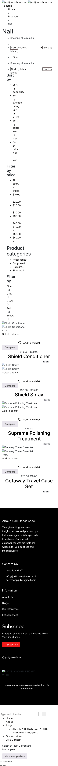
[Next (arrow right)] (4, 765)
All (14, 180)
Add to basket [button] (10, 410)
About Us (7, 597)
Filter (15, 57)
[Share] (7, 761)
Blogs (5, 603)
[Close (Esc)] (10, 761)
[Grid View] (11, 43)
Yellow (10, 315)
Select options (10, 334)
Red (9, 308)
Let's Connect (10, 614)
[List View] (14, 43)
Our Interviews (10, 608)
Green (10, 300)
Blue (9, 286)
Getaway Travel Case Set (29, 483)
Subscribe (12, 644)
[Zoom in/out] (1, 761)
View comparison (15, 756)
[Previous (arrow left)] (1, 765)
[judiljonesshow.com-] (28, 1)
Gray (9, 293)
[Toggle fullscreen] (4, 761)
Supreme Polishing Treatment (29, 436)
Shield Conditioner (29, 356)
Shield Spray (29, 395)
